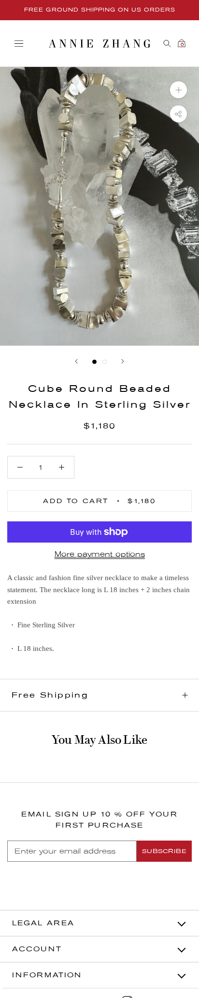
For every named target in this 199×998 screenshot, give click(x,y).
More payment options (100, 554)
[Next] (122, 361)
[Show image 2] (104, 362)
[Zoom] (178, 89)
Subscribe (164, 851)
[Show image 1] (94, 362)
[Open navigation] (18, 43)
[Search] (167, 43)
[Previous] (76, 361)
